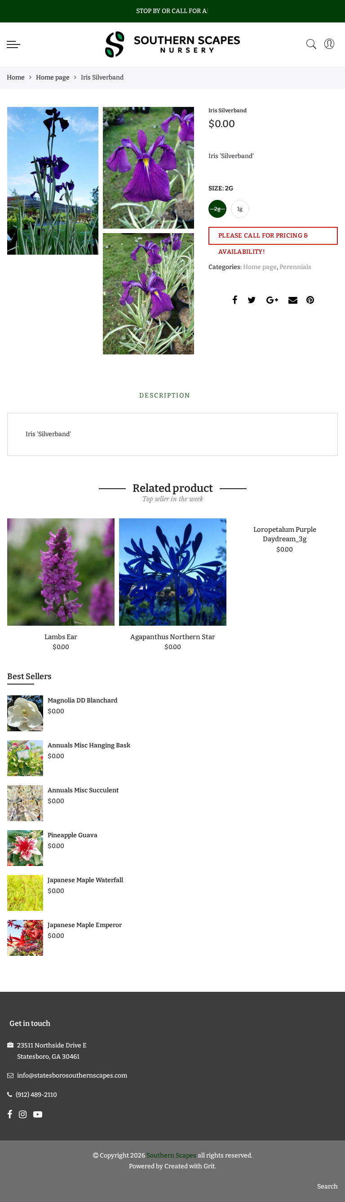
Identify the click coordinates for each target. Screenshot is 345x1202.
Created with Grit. (190, 1166)
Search (327, 1186)
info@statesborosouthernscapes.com (72, 1075)
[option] (61, 585)
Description (164, 395)
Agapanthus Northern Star (172, 637)
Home (16, 77)
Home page (53, 77)
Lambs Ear (60, 637)
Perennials (295, 267)
